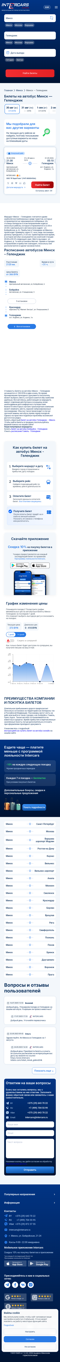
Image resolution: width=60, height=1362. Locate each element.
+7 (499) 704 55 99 (29, 1108)
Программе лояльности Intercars (17, 1258)
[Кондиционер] (12, 183)
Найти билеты (30, 73)
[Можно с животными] (20, 183)
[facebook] (15, 1285)
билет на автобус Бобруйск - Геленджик (29, 429)
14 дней (20, 634)
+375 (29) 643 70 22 (29, 1103)
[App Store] (15, 1263)
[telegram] (7, 1285)
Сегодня (10, 60)
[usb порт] (8, 183)
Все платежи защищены (30, 501)
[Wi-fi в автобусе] (16, 183)
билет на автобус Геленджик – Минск (38, 420)
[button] (8, 53)
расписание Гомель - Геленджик (25, 431)
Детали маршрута (14, 187)
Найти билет (42, 184)
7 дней (11, 634)
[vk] (23, 1285)
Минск (9, 25)
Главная (8, 90)
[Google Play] (39, 1263)
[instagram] (31, 1285)
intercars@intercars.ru (29, 1117)
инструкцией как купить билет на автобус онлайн (27, 731)
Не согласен (30, 1347)
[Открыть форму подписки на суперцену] (10, 640)
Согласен (30, 1339)
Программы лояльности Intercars (30, 559)
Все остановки (23, 326)
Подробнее (9, 1325)
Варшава (29, 25)
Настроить (30, 1332)
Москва (18, 25)
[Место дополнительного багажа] (24, 183)
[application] (30, 669)
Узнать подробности (34, 807)
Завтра (19, 60)
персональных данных (16, 1164)
